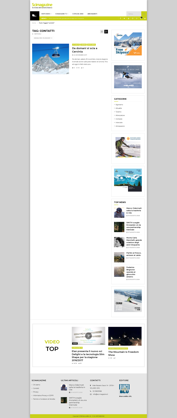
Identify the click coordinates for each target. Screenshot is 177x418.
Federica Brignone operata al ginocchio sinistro (130, 272)
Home (34, 23)
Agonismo (119, 105)
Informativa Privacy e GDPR (43, 395)
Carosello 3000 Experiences (118, 348)
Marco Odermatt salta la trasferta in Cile (134, 210)
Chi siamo (36, 385)
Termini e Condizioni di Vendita (44, 399)
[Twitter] (124, 18)
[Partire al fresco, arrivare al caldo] (119, 257)
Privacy (35, 392)
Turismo (83, 44)
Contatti (36, 388)
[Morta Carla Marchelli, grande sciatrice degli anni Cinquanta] (119, 242)
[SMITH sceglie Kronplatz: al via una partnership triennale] (119, 227)
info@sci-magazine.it (100, 394)
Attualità (76, 44)
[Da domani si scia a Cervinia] (50, 59)
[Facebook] (120, 18)
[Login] (145, 18)
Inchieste (119, 119)
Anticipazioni (120, 126)
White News (45, 14)
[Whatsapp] (137, 18)
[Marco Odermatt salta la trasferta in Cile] (119, 212)
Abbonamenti (92, 14)
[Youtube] (128, 18)
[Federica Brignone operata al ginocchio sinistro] (119, 272)
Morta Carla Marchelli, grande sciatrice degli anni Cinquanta (66, 18)
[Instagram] (132, 18)
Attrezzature (120, 115)
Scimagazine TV (61, 14)
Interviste (119, 122)
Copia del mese (77, 14)
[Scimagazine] (42, 5)
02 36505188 (97, 391)
